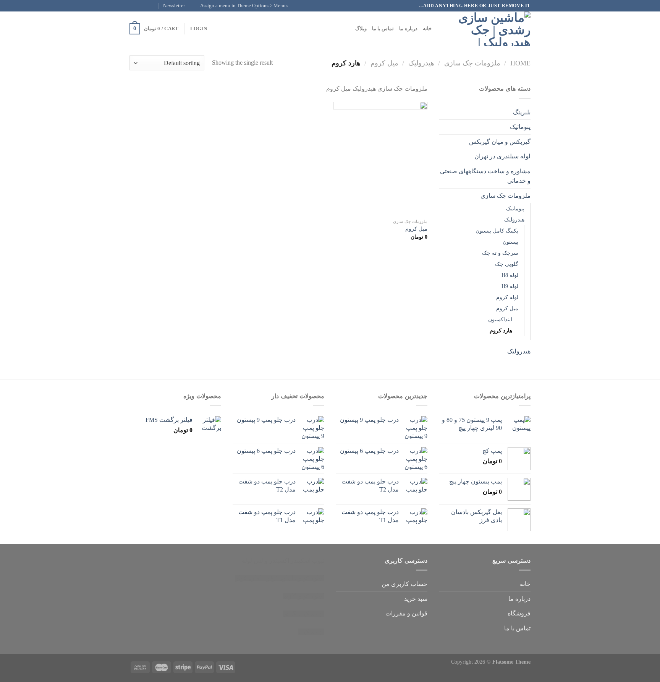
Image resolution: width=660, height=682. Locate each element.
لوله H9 (509, 286)
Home (520, 63)
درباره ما (408, 28)
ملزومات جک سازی (472, 63)
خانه (427, 28)
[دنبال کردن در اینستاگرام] (148, 5)
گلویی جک (506, 264)
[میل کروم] (380, 158)
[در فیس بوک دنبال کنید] (155, 5)
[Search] (440, 28)
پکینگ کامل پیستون (497, 231)
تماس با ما (383, 28)
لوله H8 (509, 275)
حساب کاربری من (404, 584)
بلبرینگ (522, 112)
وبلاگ (361, 28)
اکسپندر (279, 560)
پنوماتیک (520, 127)
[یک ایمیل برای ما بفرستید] (133, 5)
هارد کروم (501, 330)
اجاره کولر (280, 578)
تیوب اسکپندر (307, 560)
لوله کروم (507, 297)
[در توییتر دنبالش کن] (140, 5)
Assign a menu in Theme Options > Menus (244, 5)
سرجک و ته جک (500, 253)
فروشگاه (519, 613)
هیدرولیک (421, 63)
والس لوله (255, 560)
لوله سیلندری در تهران (502, 156)
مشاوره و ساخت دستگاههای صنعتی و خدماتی (485, 176)
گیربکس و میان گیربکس (500, 141)
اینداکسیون (500, 319)
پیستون (510, 242)
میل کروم (384, 63)
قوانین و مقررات (406, 613)
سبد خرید (415, 599)
